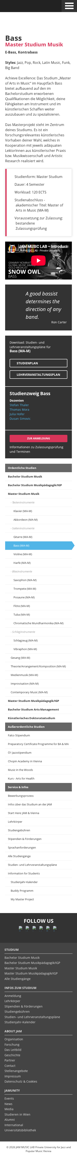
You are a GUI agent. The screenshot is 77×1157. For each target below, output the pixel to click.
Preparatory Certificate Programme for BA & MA (38, 744)
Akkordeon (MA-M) (25, 520)
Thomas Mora (19, 409)
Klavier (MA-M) (22, 511)
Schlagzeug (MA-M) (25, 640)
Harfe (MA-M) (22, 563)
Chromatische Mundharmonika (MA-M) (38, 623)
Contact (9, 1066)
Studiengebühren (19, 830)
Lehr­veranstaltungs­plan (38, 375)
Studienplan (27, 363)
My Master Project (22, 899)
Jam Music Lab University (22, 7)
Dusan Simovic (20, 419)
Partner (9, 1060)
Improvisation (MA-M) (25, 683)
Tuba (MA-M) (21, 614)
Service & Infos (18, 787)
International (13, 1125)
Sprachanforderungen (22, 847)
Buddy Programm (22, 891)
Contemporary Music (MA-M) (29, 692)
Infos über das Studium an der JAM (30, 804)
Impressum (12, 1076)
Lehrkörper (15, 822)
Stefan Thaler (19, 405)
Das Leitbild (12, 1050)
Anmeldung (12, 996)
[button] (69, 5)
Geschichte (12, 1055)
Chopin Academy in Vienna (25, 761)
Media (8, 1109)
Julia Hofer (17, 414)
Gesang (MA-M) (20, 658)
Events (9, 1098)
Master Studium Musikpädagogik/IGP (33, 701)
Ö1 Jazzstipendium (19, 753)
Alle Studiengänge (19, 856)
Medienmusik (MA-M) (24, 675)
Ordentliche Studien (22, 468)
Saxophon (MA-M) (25, 580)
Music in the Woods (20, 770)
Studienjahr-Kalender (24, 882)
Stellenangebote (16, 1071)
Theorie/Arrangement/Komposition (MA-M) (38, 666)
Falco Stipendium (19, 735)
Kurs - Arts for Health (21, 778)
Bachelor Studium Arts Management (33, 709)
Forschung (11, 1044)
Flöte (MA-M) (21, 606)
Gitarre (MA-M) (22, 537)
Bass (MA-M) (21, 545)
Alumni (9, 1120)
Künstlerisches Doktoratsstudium (31, 718)
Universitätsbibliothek (20, 1130)
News (8, 1104)
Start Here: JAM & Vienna (23, 813)
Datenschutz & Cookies (20, 1081)
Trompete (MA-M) (24, 589)
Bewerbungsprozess (21, 796)
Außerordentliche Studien (26, 727)
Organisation (13, 1039)
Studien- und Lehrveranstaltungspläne (32, 865)
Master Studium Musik (23, 494)
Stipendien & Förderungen (24, 839)
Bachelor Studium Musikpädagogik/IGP (35, 485)
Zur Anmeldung (38, 438)
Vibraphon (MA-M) (25, 649)
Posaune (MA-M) (24, 597)
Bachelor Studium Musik (25, 476)
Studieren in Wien (17, 1114)
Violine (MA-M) (22, 554)
